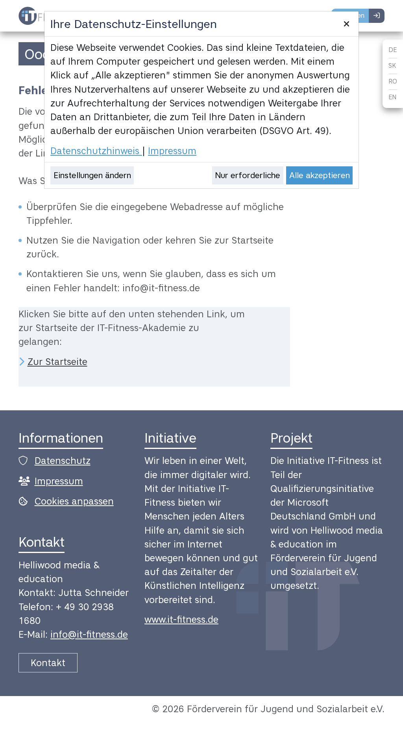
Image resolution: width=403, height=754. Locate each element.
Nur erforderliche (247, 175)
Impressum (172, 150)
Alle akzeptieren (319, 175)
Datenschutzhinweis (96, 150)
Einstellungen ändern (92, 175)
